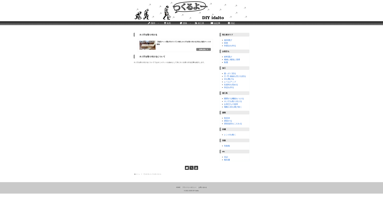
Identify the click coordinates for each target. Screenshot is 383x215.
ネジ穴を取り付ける (233, 101)
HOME (178, 187)
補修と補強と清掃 (232, 59)
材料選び (228, 57)
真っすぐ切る (230, 73)
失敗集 (227, 146)
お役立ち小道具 (231, 104)
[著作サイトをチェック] (187, 168)
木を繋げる (229, 79)
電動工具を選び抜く (233, 107)
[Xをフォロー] (191, 168)
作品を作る (229, 87)
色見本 (227, 118)
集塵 (226, 62)
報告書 (227, 160)
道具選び (228, 40)
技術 (226, 43)
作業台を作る (230, 46)
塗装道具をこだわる (233, 124)
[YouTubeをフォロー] (196, 168)
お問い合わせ (202, 187)
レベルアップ (230, 82)
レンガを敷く (230, 135)
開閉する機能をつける (234, 98)
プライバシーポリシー (189, 187)
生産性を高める (231, 85)
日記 (226, 157)
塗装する (228, 121)
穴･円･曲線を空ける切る (235, 76)
